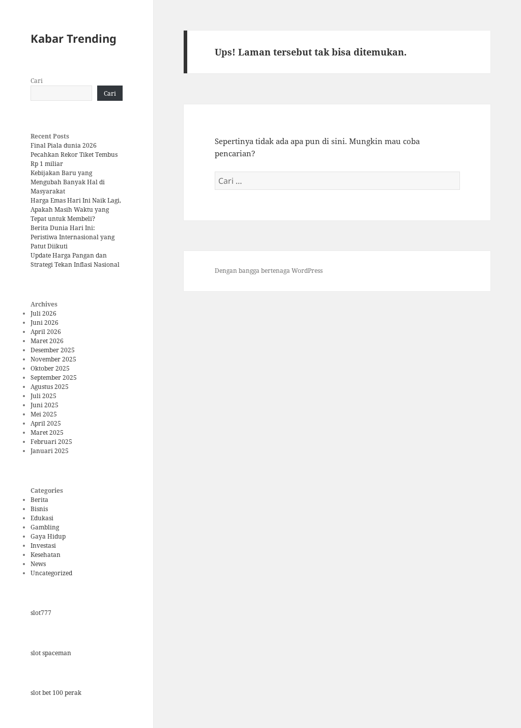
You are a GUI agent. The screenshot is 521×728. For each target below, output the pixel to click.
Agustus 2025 (50, 386)
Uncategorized (51, 573)
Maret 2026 (47, 341)
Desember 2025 (53, 350)
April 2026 (46, 331)
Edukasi (42, 518)
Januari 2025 (50, 450)
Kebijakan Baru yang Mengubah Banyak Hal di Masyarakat (68, 182)
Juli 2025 (43, 395)
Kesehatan (46, 554)
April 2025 (46, 423)
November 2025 (53, 359)
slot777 (41, 612)
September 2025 (54, 377)
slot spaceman (51, 653)
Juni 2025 (45, 405)
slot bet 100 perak (56, 692)
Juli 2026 (43, 313)
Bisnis (39, 509)
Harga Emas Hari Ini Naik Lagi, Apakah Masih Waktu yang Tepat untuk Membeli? (76, 209)
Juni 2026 (45, 322)
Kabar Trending (74, 38)
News (38, 563)
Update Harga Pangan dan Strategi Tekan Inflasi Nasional (75, 260)
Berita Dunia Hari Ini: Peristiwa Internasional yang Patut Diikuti (72, 236)
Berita (39, 499)
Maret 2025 (47, 432)
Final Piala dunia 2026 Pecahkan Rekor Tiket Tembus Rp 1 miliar (74, 154)
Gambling (45, 527)
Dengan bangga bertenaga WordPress (269, 270)
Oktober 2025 (50, 368)
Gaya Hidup (48, 536)
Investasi (43, 545)
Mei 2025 (44, 414)
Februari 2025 (51, 441)
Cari (37, 80)
